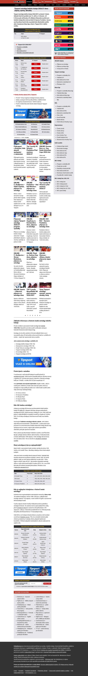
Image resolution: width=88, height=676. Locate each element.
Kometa (17, 5)
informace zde (49, 659)
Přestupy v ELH (61, 84)
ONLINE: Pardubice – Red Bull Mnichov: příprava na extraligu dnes (32, 186)
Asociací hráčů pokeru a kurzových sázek (55, 652)
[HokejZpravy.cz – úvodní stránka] (19, 2)
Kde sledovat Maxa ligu (63, 95)
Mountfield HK (34, 129)
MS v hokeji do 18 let (62, 186)
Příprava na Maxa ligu (63, 66)
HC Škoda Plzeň (34, 132)
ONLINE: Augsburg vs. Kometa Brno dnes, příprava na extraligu (32, 223)
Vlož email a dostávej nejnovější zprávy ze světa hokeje (21, 584)
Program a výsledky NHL (63, 106)
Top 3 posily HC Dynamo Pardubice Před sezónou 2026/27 (32, 150)
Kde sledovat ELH (21, 51)
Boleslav (77, 5)
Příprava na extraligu (62, 64)
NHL (43, 1)
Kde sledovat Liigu (62, 153)
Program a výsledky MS (63, 164)
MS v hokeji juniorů (62, 184)
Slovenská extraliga (62, 148)
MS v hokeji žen (61, 181)
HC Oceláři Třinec (46, 124)
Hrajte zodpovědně (19, 655)
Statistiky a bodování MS (63, 168)
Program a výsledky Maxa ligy (65, 91)
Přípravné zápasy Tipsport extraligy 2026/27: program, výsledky (19, 224)
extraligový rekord (22, 508)
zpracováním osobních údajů (27, 586)
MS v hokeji (55, 1)
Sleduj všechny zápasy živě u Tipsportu (26, 94)
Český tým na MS (61, 166)
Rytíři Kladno (34, 126)
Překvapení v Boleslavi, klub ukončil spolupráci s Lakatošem (19, 150)
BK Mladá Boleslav (45, 129)
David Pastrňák (61, 117)
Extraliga (29, 1)
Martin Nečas (60, 119)
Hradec (83, 5)
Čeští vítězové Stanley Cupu (64, 122)
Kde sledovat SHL (62, 155)
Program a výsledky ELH (63, 75)
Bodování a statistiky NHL (64, 113)
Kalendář (73, 1)
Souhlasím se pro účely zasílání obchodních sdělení (32, 586)
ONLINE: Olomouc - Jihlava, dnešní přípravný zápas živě (45, 257)
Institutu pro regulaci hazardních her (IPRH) (52, 650)
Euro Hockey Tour (62, 135)
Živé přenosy (35, 1)
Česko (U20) (60, 133)
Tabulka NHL (60, 108)
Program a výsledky (22, 47)
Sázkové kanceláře (66, 1)
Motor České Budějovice (21, 126)
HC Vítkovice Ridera (21, 132)
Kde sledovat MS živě (63, 170)
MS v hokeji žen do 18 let (63, 188)
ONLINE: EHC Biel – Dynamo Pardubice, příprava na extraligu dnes (44, 223)
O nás (78, 1)
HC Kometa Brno (21, 134)
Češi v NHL (60, 115)
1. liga (39, 1)
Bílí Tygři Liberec (46, 132)
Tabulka (19, 49)
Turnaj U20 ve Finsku (62, 68)
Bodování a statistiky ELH (64, 82)
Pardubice (23, 5)
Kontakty (21, 670)
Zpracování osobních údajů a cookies (59, 670)
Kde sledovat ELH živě (63, 79)
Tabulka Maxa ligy (62, 93)
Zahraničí (60, 1)
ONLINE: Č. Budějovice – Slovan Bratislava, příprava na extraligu (19, 258)
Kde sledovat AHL (62, 150)
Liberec (64, 5)
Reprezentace (48, 1)
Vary (53, 5)
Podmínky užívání (42, 670)
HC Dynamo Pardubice (21, 129)
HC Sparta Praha (34, 134)
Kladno (58, 5)
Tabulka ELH (60, 77)
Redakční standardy (30, 670)
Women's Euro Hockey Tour (64, 139)
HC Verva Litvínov (46, 126)
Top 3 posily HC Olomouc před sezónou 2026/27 (45, 185)
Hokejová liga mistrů (62, 146)
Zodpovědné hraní (29, 652)
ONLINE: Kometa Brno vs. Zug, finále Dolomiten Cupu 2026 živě (45, 149)
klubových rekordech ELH (22, 467)
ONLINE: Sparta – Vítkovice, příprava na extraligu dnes (19, 292)
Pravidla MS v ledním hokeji (64, 175)
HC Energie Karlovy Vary (21, 124)
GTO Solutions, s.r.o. (30, 672)
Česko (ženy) (60, 130)
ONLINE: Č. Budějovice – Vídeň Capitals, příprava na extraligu (19, 186)
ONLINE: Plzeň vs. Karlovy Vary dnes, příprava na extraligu (32, 256)
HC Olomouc (34, 124)
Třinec (35, 5)
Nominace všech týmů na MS (65, 173)
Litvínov (70, 5)
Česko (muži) (60, 128)
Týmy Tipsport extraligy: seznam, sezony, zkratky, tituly (45, 292)
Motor (48, 5)
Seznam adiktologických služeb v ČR (51, 664)
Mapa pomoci (65, 664)
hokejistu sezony (24, 517)
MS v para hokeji (61, 190)
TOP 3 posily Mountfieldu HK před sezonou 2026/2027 (32, 292)
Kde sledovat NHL (62, 110)
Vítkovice (41, 5)
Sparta (29, 5)
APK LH (22, 410)
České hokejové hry (62, 137)
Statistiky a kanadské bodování (25, 52)
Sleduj (35, 64)
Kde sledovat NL (61, 157)
